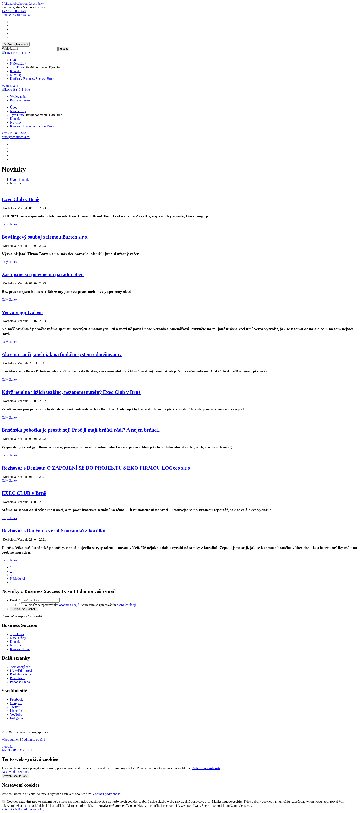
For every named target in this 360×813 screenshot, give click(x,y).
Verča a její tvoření (22, 312)
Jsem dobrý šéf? (20, 667)
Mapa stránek (10, 739)
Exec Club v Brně (20, 199)
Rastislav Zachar (21, 674)
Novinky (16, 75)
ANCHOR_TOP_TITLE (18, 750)
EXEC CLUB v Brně (24, 493)
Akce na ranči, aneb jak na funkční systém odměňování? (62, 354)
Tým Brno (17, 67)
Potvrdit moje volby (31, 809)
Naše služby (18, 63)
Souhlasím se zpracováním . (109, 605)
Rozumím (22, 772)
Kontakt (15, 71)
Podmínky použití (33, 739)
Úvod (14, 60)
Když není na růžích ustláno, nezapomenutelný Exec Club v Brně (71, 392)
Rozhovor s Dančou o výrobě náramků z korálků (53, 530)
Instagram (16, 718)
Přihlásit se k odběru (24, 609)
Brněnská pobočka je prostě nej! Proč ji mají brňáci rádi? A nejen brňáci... (82, 430)
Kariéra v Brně (20, 649)
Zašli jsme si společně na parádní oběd (43, 274)
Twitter (14, 707)
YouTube (16, 714)
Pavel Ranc (17, 678)
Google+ (16, 703)
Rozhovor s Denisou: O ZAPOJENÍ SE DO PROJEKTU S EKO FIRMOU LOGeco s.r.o (96, 468)
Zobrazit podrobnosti (206, 768)
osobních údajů (69, 605)
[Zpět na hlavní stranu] (16, 52)
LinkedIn (16, 710)
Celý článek (9, 224)
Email (15, 600)
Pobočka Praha (20, 682)
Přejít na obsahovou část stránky (23, 3)
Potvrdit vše (10, 809)
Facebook (16, 699)
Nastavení (9, 772)
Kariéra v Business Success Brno (32, 78)
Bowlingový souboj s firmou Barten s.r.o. (45, 237)
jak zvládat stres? (21, 670)
